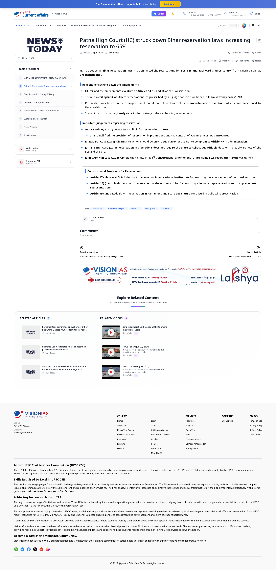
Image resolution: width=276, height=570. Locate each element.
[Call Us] (184, 13)
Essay (153, 420)
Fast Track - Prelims (160, 434)
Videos (59, 25)
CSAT (153, 425)
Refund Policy (256, 430)
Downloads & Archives (80, 25)
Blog (188, 434)
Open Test (190, 430)
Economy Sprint (130, 25)
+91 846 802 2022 (197, 15)
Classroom (122, 425)
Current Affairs (22, 25)
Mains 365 (156, 448)
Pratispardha (192, 448)
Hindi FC (155, 439)
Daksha (120, 448)
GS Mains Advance (159, 430)
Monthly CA (156, 453)
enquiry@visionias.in (23, 432)
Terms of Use (256, 420)
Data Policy (255, 434)
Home (120, 420)
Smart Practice (43, 25)
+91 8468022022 (21, 425)
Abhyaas (190, 425)
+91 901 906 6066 (214, 15)
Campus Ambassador (196, 443)
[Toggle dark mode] (172, 14)
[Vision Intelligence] (244, 25)
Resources (190, 420)
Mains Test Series (125, 430)
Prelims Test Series (126, 434)
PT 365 (154, 443)
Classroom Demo (194, 439)
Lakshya (121, 443)
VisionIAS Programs (107, 25)
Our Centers (227, 420)
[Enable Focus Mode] (259, 40)
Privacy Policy (256, 425)
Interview (121, 439)
